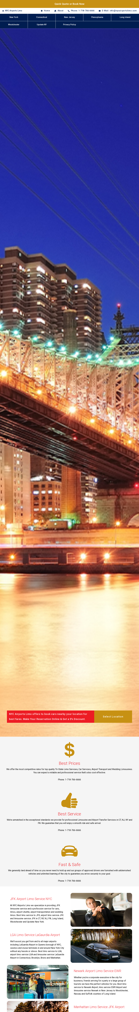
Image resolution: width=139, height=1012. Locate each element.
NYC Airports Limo (13, 11)
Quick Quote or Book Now (69, 3)
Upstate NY (42, 24)
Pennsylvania (97, 17)
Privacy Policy (69, 24)
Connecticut (41, 17)
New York (14, 17)
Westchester (13, 24)
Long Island (125, 17)
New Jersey (69, 17)
